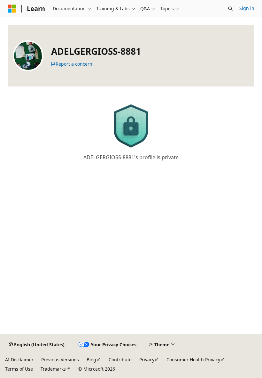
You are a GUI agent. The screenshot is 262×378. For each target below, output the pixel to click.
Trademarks (53, 369)
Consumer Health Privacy (193, 360)
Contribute (120, 360)
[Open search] (230, 8)
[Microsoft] (12, 8)
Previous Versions (60, 360)
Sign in (246, 8)
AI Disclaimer (19, 360)
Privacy (146, 360)
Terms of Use (19, 369)
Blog (91, 360)
